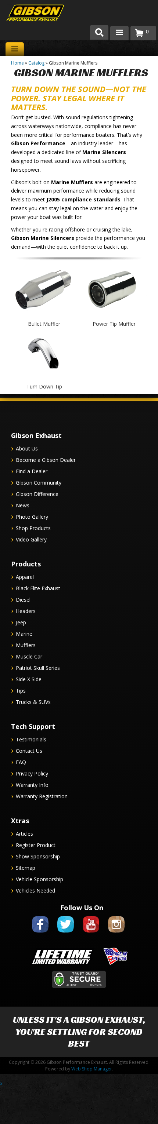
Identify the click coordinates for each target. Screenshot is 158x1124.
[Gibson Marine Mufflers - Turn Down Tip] (44, 378)
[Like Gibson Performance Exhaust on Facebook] (40, 933)
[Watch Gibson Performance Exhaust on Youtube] (91, 933)
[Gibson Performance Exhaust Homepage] (29, 14)
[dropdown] (119, 33)
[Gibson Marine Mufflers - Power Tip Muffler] (114, 316)
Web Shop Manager (91, 1069)
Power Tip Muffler (114, 323)
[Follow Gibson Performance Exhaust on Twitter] (65, 933)
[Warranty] (62, 964)
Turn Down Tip (44, 386)
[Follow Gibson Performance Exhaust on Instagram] (116, 933)
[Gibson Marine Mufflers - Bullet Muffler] (44, 316)
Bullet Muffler (44, 323)
